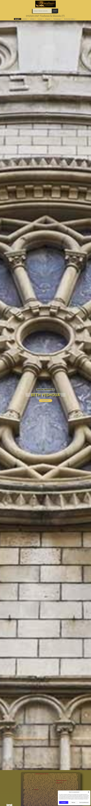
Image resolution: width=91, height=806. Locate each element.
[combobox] (42, 11)
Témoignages (57, 19)
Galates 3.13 (59, 783)
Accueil (17, 19)
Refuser (73, 802)
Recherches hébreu (69, 19)
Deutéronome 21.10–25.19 (41, 774)
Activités (24, 19)
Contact (40, 19)
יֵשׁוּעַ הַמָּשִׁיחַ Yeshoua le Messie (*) (45, 15)
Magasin (47, 19)
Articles (32, 19)
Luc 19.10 (36, 789)
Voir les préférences (83, 802)
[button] (88, 792)
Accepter (64, 802)
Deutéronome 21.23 (61, 780)
